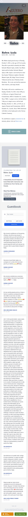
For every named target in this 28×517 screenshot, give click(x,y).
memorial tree (20, 119)
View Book (7, 175)
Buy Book (15, 175)
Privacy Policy (10, 510)
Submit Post (14, 224)
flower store (19, 121)
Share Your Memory (10, 199)
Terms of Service (18, 510)
